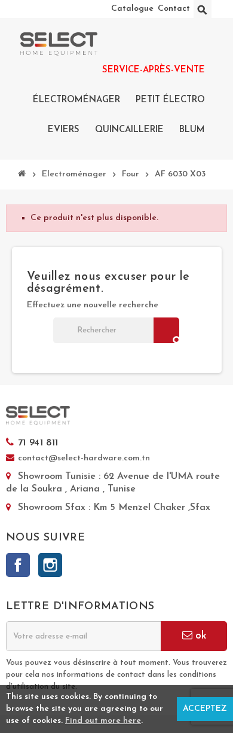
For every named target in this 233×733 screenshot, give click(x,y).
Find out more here (103, 720)
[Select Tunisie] (58, 43)
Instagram (50, 565)
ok (199, 636)
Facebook (18, 565)
